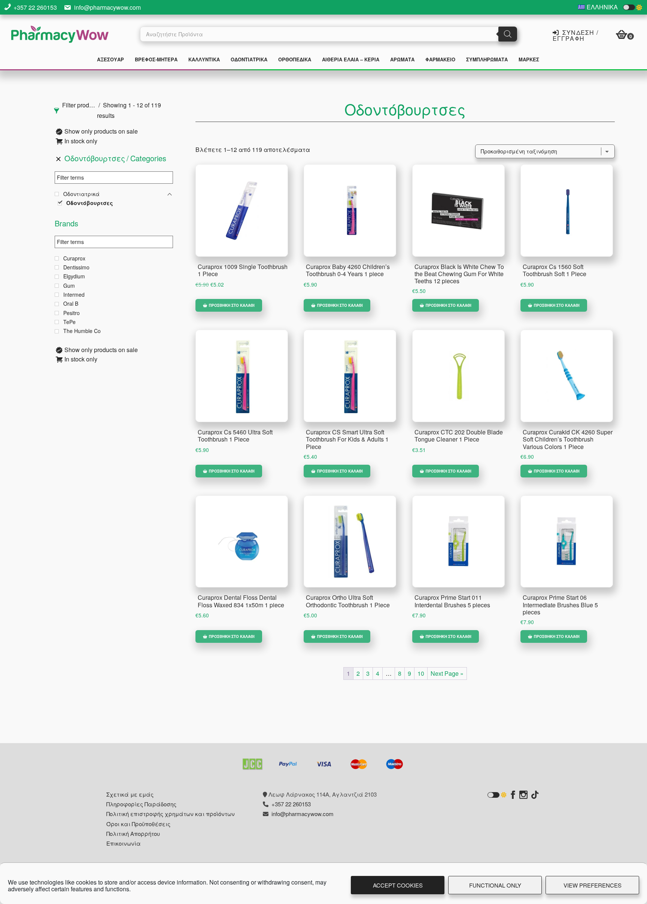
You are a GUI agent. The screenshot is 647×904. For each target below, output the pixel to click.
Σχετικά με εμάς (130, 794)
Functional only (495, 885)
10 (420, 673)
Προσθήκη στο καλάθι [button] (232, 305)
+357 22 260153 (35, 7)
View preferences (593, 885)
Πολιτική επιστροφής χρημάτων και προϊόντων (170, 814)
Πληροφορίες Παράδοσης (141, 804)
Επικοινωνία (123, 843)
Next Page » (447, 673)
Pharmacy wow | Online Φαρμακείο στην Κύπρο (60, 35)
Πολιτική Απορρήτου (133, 833)
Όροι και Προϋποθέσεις (138, 824)
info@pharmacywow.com (107, 7)
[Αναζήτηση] (507, 34)
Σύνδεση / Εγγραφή (575, 35)
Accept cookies (398, 885)
